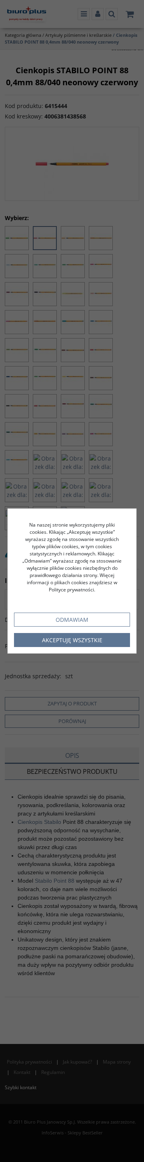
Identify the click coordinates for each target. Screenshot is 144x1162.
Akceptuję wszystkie (72, 640)
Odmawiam (72, 619)
